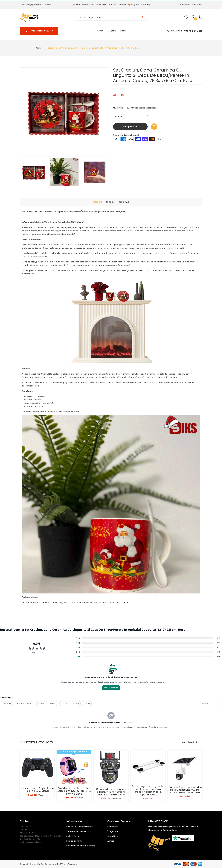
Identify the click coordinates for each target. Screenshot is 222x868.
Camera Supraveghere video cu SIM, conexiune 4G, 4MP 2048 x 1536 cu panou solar (185, 789)
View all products (190, 742)
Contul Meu (112, 836)
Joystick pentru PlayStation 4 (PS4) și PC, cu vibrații (37, 790)
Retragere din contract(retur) (80, 845)
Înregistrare (112, 831)
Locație (48, 4)
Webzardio (72, 864)
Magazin (112, 30)
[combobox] (111, 17)
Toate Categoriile (39, 30)
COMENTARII (124, 202)
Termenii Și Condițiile (76, 831)
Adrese (110, 840)
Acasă (100, 30)
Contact (124, 30)
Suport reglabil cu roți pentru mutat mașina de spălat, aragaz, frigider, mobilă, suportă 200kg (148, 790)
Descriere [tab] (97, 202)
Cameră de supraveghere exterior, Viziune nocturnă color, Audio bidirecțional (111, 791)
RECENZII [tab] (110, 202)
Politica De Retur (74, 840)
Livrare (120, 108)
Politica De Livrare (74, 836)
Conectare (112, 826)
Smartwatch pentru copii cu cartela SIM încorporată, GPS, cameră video (74, 791)
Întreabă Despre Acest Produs (144, 108)
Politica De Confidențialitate (79, 826)
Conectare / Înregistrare (191, 4)
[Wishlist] (154, 126)
